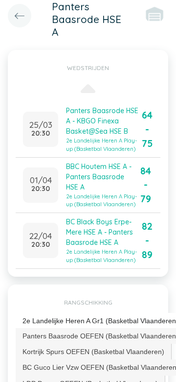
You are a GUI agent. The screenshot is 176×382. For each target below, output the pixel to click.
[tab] (94, 351)
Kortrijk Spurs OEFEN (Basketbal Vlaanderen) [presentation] (93, 352)
